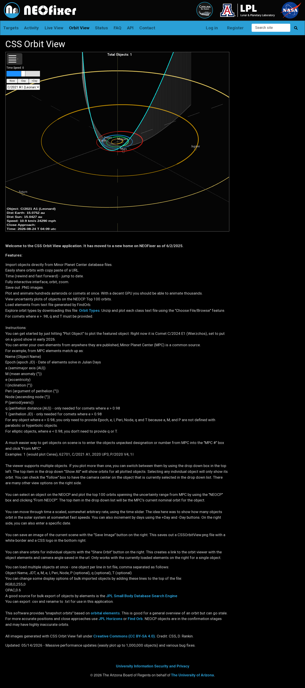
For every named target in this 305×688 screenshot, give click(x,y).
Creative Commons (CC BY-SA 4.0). (124, 636)
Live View (54, 27)
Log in (212, 27)
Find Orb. (136, 618)
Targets (11, 27)
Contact (147, 27)
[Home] (38, 5)
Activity (31, 27)
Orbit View (79, 27)
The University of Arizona (192, 674)
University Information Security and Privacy (152, 666)
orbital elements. (106, 613)
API (130, 27)
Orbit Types (89, 310)
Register (235, 27)
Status (101, 27)
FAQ (117, 27)
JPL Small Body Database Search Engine (141, 596)
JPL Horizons (110, 618)
